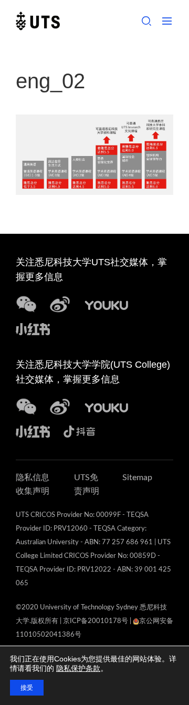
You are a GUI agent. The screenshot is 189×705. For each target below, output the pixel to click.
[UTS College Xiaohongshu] (33, 430)
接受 (26, 687)
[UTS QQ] (106, 304)
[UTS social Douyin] (79, 430)
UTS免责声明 (86, 484)
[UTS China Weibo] (106, 406)
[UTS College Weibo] (59, 406)
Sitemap (137, 477)
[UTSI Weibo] (59, 304)
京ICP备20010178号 (95, 621)
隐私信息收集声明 (32, 484)
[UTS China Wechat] (26, 304)
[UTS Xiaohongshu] (33, 327)
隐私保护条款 (78, 668)
